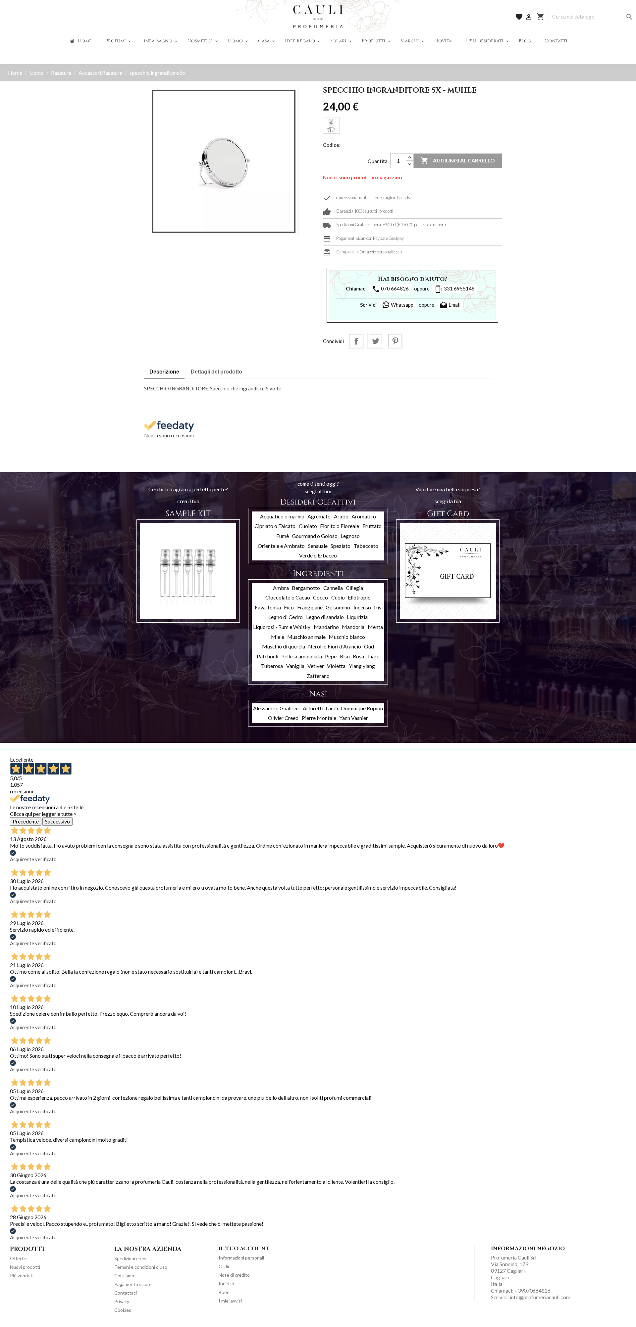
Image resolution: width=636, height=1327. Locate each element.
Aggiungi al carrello (458, 160)
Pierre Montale (319, 718)
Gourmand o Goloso (315, 536)
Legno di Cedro (285, 617)
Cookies (122, 1310)
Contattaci (125, 1293)
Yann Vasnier (353, 718)
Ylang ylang (362, 666)
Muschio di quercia (283, 646)
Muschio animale (306, 637)
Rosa (358, 656)
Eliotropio (359, 597)
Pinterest (395, 340)
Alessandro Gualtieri (276, 708)
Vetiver (315, 666)
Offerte (18, 1258)
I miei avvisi (230, 1301)
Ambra (281, 588)
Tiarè (373, 656)
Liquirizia (357, 617)
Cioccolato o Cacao (287, 597)
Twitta (375, 340)
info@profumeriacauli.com (540, 1297)
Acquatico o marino (282, 516)
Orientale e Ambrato (281, 546)
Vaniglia (295, 666)
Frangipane (310, 607)
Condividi (355, 340)
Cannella (333, 588)
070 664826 (390, 289)
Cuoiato (308, 526)
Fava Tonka (268, 607)
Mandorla (353, 627)
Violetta (336, 666)
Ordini (225, 1266)
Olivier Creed (283, 718)
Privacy (121, 1301)
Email (450, 305)
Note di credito (234, 1275)
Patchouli (267, 656)
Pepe (331, 656)
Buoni (225, 1292)
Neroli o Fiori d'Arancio (334, 646)
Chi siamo (124, 1275)
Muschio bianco (347, 637)
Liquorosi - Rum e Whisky (281, 627)
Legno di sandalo (325, 617)
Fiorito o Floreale (339, 526)
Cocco (320, 597)
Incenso (362, 607)
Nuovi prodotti (25, 1267)
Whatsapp (401, 305)
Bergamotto (306, 588)
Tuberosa (272, 666)
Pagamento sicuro (133, 1284)
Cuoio (338, 597)
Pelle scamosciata (301, 656)
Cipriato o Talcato (274, 526)
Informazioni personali (241, 1258)
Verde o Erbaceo (318, 555)
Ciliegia (354, 588)
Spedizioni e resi (130, 1258)
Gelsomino (338, 607)
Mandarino (326, 627)
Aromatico (363, 516)
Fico (289, 607)
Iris (377, 607)
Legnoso (350, 536)
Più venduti (21, 1275)
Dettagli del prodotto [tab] (216, 372)
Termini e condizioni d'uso (140, 1267)
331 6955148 (455, 289)
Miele (277, 637)
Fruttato (372, 526)
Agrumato (319, 516)
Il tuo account (244, 1248)
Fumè (282, 536)
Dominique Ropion (362, 708)
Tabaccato (366, 546)
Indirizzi (226, 1283)
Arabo (341, 516)
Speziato (340, 546)
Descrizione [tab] (164, 372)
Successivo (57, 821)
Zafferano (318, 676)
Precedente (26, 821)
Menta (375, 627)
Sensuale (318, 546)
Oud (369, 646)
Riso (345, 656)
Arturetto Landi (320, 708)
